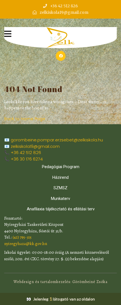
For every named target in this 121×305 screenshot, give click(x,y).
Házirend (60, 177)
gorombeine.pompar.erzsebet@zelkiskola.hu (57, 140)
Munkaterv (60, 198)
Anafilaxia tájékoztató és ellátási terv (61, 209)
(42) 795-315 (22, 237)
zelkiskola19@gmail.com (35, 146)
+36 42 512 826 (26, 152)
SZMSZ (60, 187)
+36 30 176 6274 (27, 159)
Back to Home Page (24, 119)
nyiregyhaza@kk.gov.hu (25, 243)
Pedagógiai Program (60, 166)
